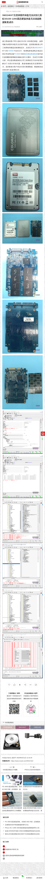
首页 (4, 6)
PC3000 (17, 54)
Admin (9, 758)
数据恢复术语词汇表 (12, 849)
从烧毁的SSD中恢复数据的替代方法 (16, 825)
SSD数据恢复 (19, 6)
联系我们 (29, 878)
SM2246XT (38, 48)
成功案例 (11, 6)
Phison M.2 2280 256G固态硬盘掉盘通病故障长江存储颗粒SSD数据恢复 (12, 810)
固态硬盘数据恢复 (31, 54)
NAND (11, 51)
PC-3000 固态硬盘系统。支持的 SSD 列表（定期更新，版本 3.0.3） (12, 789)
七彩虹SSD (37, 727)
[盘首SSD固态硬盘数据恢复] (22, 3)
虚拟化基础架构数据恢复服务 (14, 855)
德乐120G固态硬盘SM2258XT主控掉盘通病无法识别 (22, 834)
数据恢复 (16, 878)
